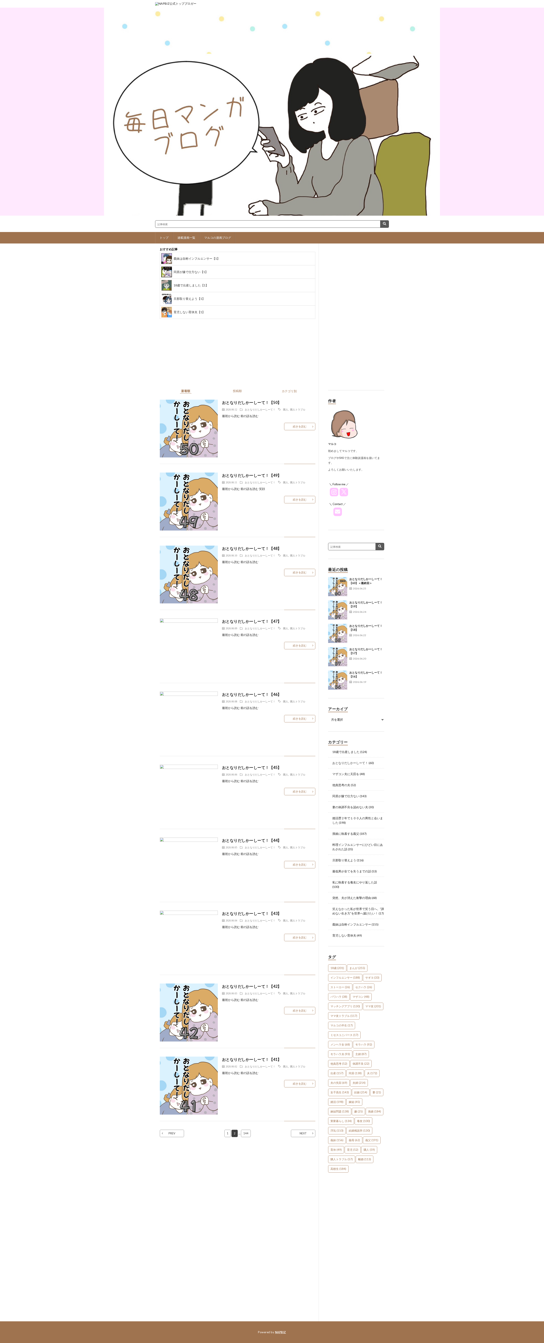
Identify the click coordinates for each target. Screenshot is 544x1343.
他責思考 (338, 1063)
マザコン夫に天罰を (345, 774)
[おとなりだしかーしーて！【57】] (337, 656)
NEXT (303, 1133)
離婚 (364, 1159)
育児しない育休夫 (344, 935)
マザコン (361, 996)
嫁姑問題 (339, 1111)
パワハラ (338, 996)
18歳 (337, 968)
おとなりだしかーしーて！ (260, 409)
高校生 (338, 1168)
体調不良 (361, 1063)
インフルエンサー (345, 977)
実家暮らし (341, 1121)
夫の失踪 (338, 1082)
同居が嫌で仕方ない (345, 796)
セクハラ (363, 987)
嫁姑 (354, 1102)
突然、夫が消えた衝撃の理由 (351, 898)
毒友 (363, 1121)
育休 (336, 1149)
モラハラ (363, 1044)
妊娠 (360, 1092)
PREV (172, 1133)
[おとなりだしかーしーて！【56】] (337, 680)
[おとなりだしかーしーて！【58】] (337, 633)
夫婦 (359, 1082)
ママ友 (373, 1006)
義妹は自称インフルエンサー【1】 (197, 258)
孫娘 (374, 1111)
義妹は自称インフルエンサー (351, 924)
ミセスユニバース (344, 1035)
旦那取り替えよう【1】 (189, 298)
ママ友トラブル (343, 1016)
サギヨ (372, 977)
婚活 (336, 1102)
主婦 (361, 1054)
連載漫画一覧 (186, 237)
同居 (355, 1073)
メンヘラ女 (340, 1044)
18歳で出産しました (346, 752)
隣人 (285, 409)
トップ (164, 237)
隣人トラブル (297, 409)
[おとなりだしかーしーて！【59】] (337, 610)
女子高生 (339, 1092)
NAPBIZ (280, 1332)
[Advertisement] (356, 320)
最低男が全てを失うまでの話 (351, 871)
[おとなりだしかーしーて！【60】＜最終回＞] (337, 586)
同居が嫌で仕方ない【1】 (191, 272)
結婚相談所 (359, 1130)
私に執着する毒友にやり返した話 (354, 882)
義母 (354, 1140)
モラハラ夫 (340, 1054)
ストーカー (340, 987)
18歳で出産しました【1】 (191, 285)
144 (245, 1133)
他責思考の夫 (341, 785)
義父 (371, 1140)
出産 (336, 1073)
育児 (352, 1149)
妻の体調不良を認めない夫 (350, 807)
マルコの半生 (341, 1025)
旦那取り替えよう (344, 860)
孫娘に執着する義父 (345, 833)
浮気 (336, 1130)
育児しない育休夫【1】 (189, 312)
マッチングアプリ (345, 1006)
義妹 (336, 1140)
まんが (357, 968)
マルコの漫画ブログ (217, 237)
